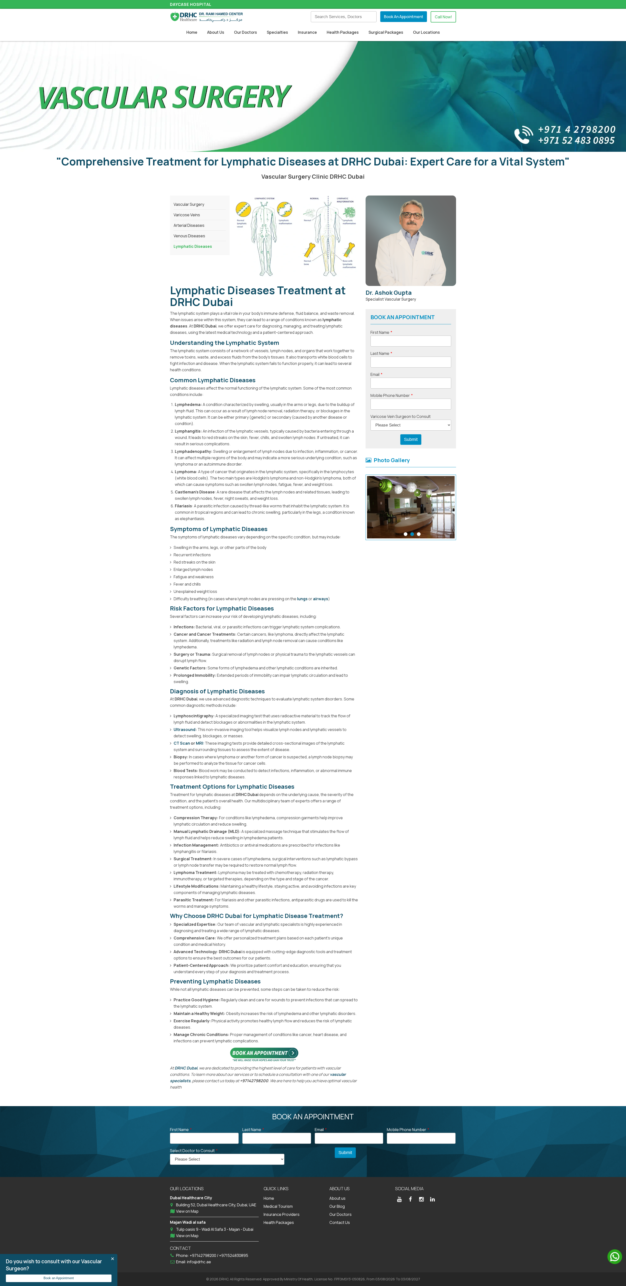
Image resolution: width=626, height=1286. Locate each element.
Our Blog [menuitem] (337, 1206)
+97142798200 (203, 1255)
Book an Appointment (59, 1278)
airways (320, 598)
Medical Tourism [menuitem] (278, 1206)
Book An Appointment (403, 16)
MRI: (200, 743)
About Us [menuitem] (215, 32)
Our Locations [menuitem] (426, 32)
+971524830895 (233, 1255)
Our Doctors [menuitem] (245, 32)
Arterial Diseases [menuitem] (189, 225)
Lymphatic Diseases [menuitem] (193, 246)
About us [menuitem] (337, 1198)
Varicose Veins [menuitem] (187, 215)
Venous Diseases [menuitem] (189, 236)
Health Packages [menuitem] (343, 32)
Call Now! (443, 17)
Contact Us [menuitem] (339, 1222)
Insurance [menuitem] (307, 32)
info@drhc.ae (199, 1261)
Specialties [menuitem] (277, 32)
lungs (302, 598)
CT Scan (182, 743)
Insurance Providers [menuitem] (282, 1214)
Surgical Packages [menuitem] (386, 32)
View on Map (187, 1211)
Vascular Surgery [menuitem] (189, 204)
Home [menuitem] (191, 32)
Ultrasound (184, 729)
